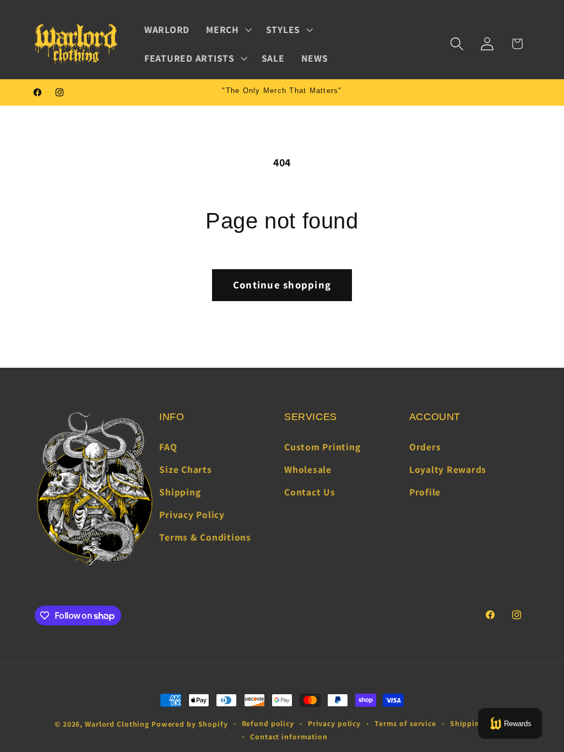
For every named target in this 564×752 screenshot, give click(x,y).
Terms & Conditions (205, 537)
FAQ (168, 446)
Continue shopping (282, 284)
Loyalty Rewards (447, 469)
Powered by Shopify (189, 724)
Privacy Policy (192, 514)
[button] (228, 29)
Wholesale (308, 469)
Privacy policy (334, 723)
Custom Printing (322, 446)
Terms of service (405, 723)
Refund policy (268, 723)
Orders (425, 446)
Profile (425, 492)
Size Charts (185, 469)
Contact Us (309, 492)
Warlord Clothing (117, 724)
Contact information (289, 737)
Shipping (179, 492)
